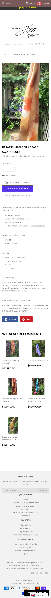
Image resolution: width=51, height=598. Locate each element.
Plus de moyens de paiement (17, 195)
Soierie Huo (28, 580)
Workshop (25, 509)
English (39, 595)
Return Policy (25, 528)
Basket (32, 3)
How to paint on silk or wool (25, 512)
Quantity (6, 163)
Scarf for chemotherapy (25, 551)
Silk (25, 554)
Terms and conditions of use (25, 535)
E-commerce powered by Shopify (24, 583)
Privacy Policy (25, 525)
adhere (43, 491)
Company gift (25, 547)
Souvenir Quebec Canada (25, 544)
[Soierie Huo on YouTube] (46, 573)
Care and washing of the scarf (25, 503)
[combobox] (39, 595)
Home (5, 55)
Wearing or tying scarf (25, 506)
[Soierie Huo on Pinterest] (37, 573)
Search (25, 499)
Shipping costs (8, 156)
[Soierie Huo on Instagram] (41, 573)
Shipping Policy (25, 531)
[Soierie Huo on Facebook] (32, 573)
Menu (8, 3)
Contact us (25, 516)
